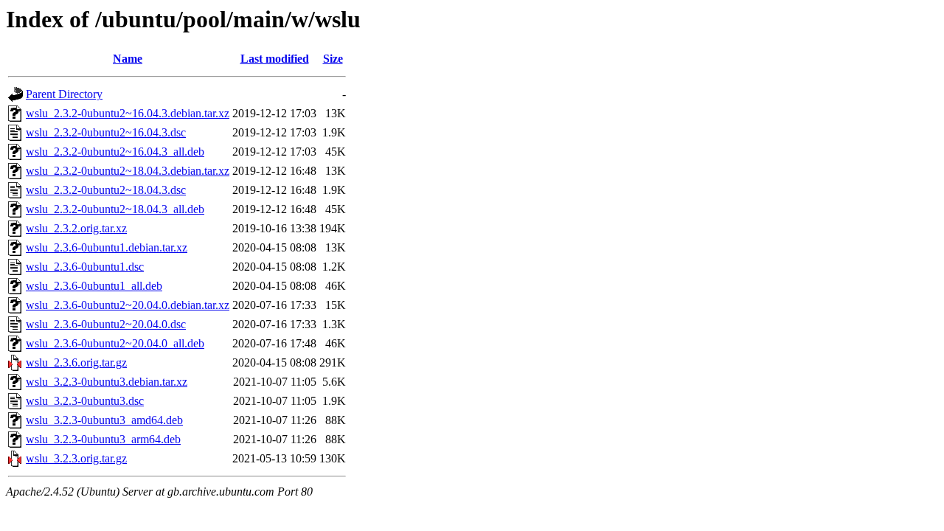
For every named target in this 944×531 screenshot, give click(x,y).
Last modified (274, 58)
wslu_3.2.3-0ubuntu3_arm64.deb (103, 439)
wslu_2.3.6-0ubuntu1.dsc (85, 266)
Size (333, 58)
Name (127, 58)
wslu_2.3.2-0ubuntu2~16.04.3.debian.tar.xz (127, 113)
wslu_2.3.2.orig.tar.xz (76, 228)
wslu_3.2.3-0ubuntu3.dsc (85, 401)
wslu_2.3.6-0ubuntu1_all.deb (94, 286)
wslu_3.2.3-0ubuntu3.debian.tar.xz (106, 381)
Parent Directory (64, 94)
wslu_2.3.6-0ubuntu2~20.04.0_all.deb (115, 343)
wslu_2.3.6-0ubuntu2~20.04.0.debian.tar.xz (127, 305)
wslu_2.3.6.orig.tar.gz (76, 362)
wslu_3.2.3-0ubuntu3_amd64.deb (104, 420)
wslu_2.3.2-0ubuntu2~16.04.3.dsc (106, 132)
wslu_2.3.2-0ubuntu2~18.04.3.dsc (106, 190)
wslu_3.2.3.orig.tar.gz (76, 458)
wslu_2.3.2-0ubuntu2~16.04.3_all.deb (115, 151)
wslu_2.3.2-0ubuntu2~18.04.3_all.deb (115, 209)
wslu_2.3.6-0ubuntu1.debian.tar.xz (106, 247)
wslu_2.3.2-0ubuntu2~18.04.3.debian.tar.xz (127, 170)
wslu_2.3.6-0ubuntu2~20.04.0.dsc (106, 324)
